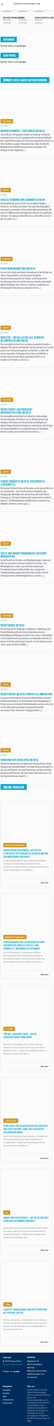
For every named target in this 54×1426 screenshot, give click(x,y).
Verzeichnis (32, 1377)
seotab (16, 1371)
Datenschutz (8, 1400)
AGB (5, 1396)
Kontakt (6, 1393)
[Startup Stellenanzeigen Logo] (27, 3)
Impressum (8, 1403)
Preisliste (7, 1390)
